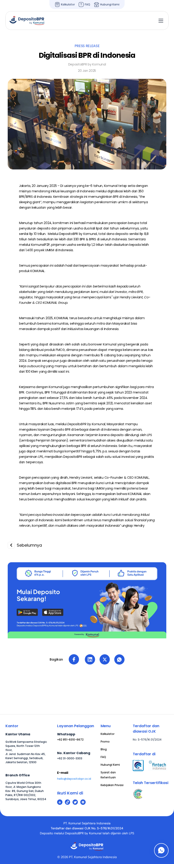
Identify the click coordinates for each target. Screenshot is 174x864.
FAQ (103, 757)
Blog (104, 749)
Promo (105, 741)
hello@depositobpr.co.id (74, 779)
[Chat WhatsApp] (161, 850)
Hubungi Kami (110, 765)
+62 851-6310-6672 (70, 739)
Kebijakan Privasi (112, 785)
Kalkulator (107, 734)
